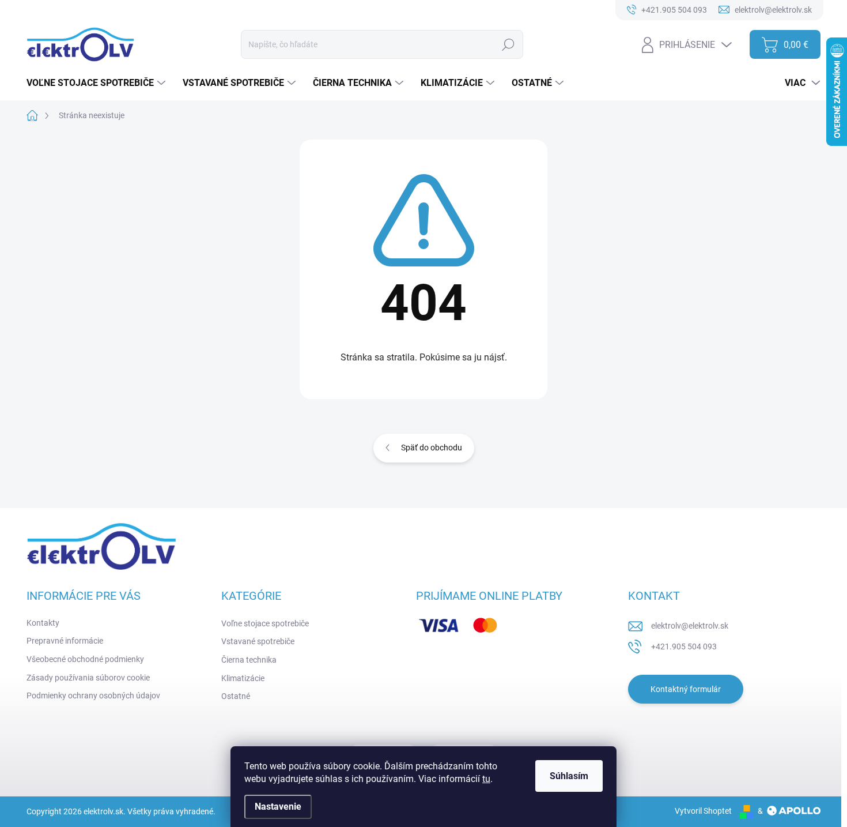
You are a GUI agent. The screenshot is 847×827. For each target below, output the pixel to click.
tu (486, 778)
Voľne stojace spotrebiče (265, 623)
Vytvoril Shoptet (703, 810)
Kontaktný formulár (686, 689)
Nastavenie (278, 806)
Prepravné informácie (65, 640)
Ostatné (235, 696)
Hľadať (508, 44)
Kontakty (43, 622)
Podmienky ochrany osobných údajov (93, 695)
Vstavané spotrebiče (257, 641)
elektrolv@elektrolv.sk (689, 625)
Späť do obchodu (431, 447)
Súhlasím (569, 775)
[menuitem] (97, 83)
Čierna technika (249, 659)
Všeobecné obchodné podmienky (85, 659)
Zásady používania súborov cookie (88, 677)
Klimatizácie (242, 678)
